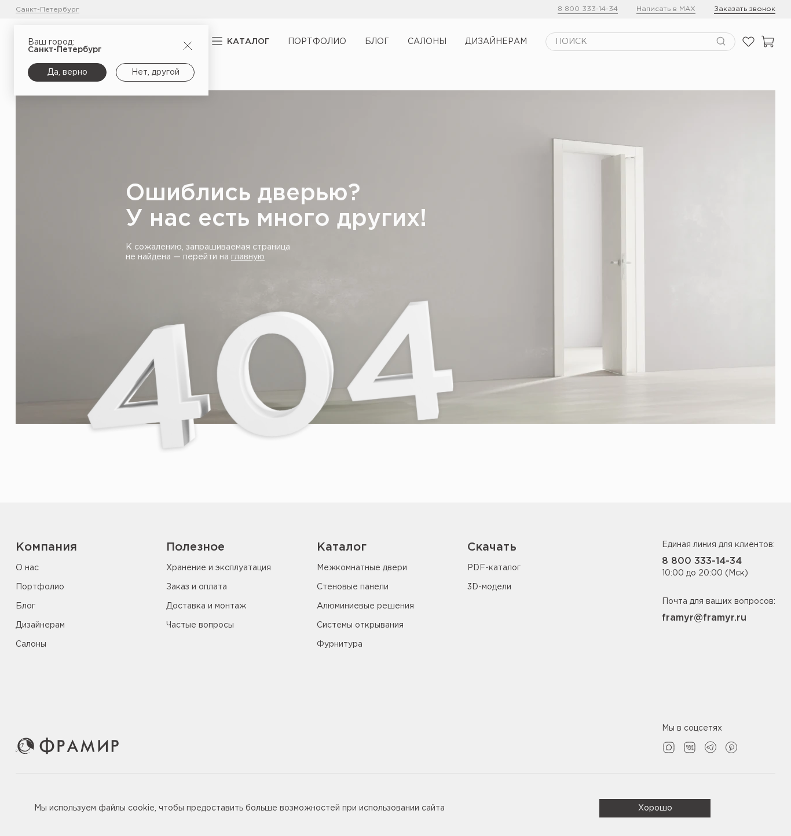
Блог (377, 41)
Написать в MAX (665, 9)
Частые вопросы (200, 625)
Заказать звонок (744, 9)
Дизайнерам (496, 41)
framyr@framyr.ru (704, 618)
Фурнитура (339, 644)
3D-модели (489, 587)
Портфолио (317, 41)
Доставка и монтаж (206, 606)
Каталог (248, 41)
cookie (141, 808)
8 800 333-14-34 (588, 9)
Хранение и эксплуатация (218, 567)
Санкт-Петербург (47, 9)
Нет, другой (155, 72)
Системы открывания (360, 625)
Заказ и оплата (196, 587)
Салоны (427, 41)
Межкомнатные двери (362, 567)
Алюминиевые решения (365, 606)
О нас (27, 567)
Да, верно (67, 72)
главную (248, 257)
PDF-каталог (494, 567)
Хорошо (655, 808)
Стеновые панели (353, 587)
